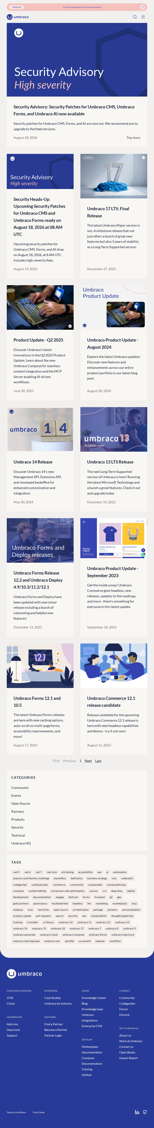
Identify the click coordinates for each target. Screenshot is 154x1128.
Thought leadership (122, 915)
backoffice (60, 878)
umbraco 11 (84, 922)
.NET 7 (38, 872)
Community (20, 788)
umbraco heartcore (123, 934)
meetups (18, 909)
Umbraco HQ (21, 843)
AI (107, 872)
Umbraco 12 (103, 922)
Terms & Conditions (16, 1112)
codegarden (20, 884)
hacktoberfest (60, 903)
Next (88, 761)
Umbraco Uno (52, 941)
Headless (78, 903)
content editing (37, 890)
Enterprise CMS (92, 1026)
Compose (18, 890)
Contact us (126, 1046)
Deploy (131, 890)
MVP (30, 909)
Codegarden (127, 1003)
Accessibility (85, 872)
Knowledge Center (94, 997)
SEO (84, 915)
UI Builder (32, 922)
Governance (40, 903)
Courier (93, 890)
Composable (95, 884)
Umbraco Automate (24, 934)
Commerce (59, 884)
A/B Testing (67, 872)
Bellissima (76, 878)
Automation (120, 872)
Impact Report (128, 1058)
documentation (42, 897)
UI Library (48, 922)
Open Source (20, 803)
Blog (85, 1003)
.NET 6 (27, 872)
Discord (124, 1014)
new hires (43, 909)
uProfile (69, 941)
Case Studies (52, 997)
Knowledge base (92, 1009)
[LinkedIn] (137, 1112)
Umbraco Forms (98, 934)
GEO (119, 897)
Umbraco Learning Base (26, 941)
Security (17, 827)
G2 (111, 897)
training (17, 922)
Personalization (131, 909)
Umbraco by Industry (58, 1003)
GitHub (86, 1075)
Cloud (11, 1003)
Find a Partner (53, 1024)
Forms (86, 897)
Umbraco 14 (20, 928)
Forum (123, 1009)
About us (125, 1035)
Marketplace (90, 1046)
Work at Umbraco (130, 1041)
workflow (115, 941)
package (98, 909)
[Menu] (143, 17)
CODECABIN (127, 878)
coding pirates (40, 884)
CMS (114, 878)
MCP (134, 903)
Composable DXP (116, 884)
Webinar (100, 941)
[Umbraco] (18, 17)
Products (18, 819)
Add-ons (12, 1024)
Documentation (92, 1052)
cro (104, 890)
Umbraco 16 (58, 928)
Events (16, 795)
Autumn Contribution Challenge (31, 878)
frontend (99, 897)
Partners (17, 811)
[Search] (135, 17)
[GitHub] (145, 1112)
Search (59, 915)
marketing (102, 903)
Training (87, 1069)
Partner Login (53, 1035)
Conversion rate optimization (68, 890)
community (76, 884)
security (73, 915)
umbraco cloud (49, 934)
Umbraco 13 (122, 922)
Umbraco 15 (39, 928)
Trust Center (39, 1112)
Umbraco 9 (129, 928)
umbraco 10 (66, 922)
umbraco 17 (77, 928)
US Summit (85, 941)
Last (98, 761)
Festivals (73, 897)
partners (113, 909)
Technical (18, 835)
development (20, 897)
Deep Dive (116, 890)
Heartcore (13, 1029)
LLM (89, 903)
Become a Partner (55, 1029)
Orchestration (81, 909)
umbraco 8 (112, 928)
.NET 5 (16, 872)
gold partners (21, 903)
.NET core (52, 872)
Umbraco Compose (73, 934)
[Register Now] (142, 7)
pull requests (43, 915)
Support (12, 1035)
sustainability (98, 915)
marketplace (119, 903)
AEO (99, 872)
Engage (60, 897)
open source (61, 909)
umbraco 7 (94, 928)
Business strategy (97, 878)
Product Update (22, 915)
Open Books (127, 1052)
